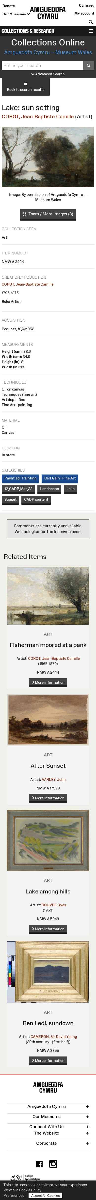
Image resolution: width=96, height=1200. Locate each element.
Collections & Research (27, 31)
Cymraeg (86, 5)
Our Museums (14, 14)
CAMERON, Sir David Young (54, 1036)
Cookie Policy (30, 1190)
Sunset (10, 499)
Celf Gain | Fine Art (60, 478)
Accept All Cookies (45, 1196)
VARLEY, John (54, 779)
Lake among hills (48, 891)
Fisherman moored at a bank (48, 644)
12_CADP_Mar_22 (18, 489)
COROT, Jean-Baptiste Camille (38, 116)
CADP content (36, 499)
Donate (8, 6)
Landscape (49, 489)
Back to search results (26, 89)
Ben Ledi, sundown (48, 1023)
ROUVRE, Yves (54, 905)
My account (84, 13)
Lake (70, 489)
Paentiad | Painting (20, 478)
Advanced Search (49, 74)
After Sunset (48, 765)
